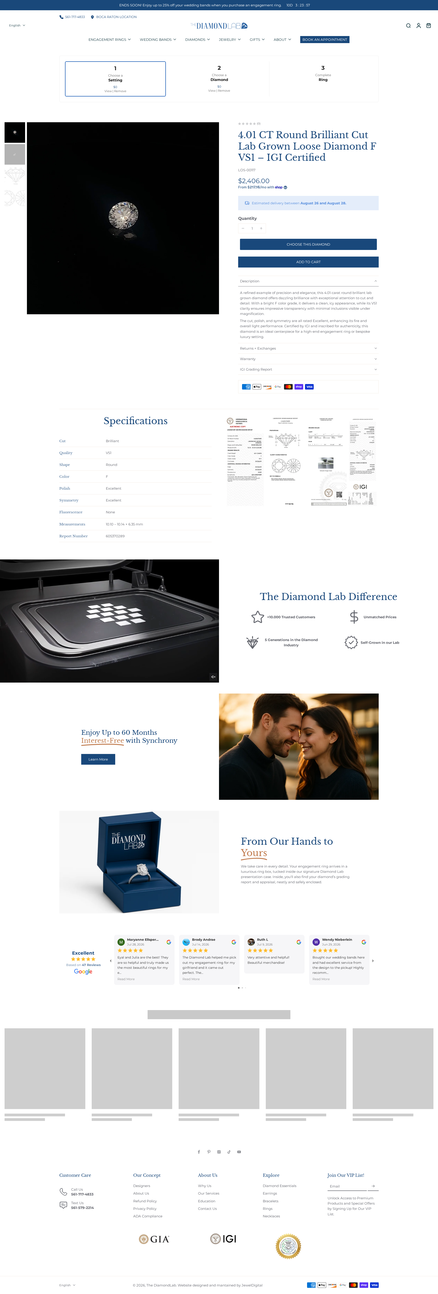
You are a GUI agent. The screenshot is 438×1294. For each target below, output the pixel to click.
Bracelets (270, 1201)
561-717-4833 (75, 17)
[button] (308, 262)
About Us (141, 1193)
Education (206, 1201)
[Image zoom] (123, 218)
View (108, 91)
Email (335, 1186)
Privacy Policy (144, 1208)
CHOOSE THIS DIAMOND (308, 244)
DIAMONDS (195, 39)
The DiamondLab (161, 1285)
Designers (141, 1186)
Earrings (270, 1193)
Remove (120, 91)
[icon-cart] (428, 26)
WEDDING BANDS (156, 39)
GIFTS (255, 39)
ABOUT (280, 39)
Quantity (247, 218)
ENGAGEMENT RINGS (107, 39)
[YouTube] (239, 1152)
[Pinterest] (209, 1152)
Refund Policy (145, 1201)
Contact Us (207, 1208)
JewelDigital (252, 1285)
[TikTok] (229, 1152)
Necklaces (271, 1216)
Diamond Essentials (279, 1186)
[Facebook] (199, 1152)
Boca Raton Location (116, 17)
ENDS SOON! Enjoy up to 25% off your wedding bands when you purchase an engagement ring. (214, 5)
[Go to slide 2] (242, 987)
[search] (408, 25)
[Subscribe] (373, 1186)
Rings (267, 1208)
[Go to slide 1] (239, 988)
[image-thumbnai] (15, 132)
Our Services (208, 1193)
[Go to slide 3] (245, 987)
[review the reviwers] (169, 942)
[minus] (243, 228)
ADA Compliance (147, 1216)
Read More (126, 979)
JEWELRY (227, 39)
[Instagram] (219, 1152)
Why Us (204, 1186)
